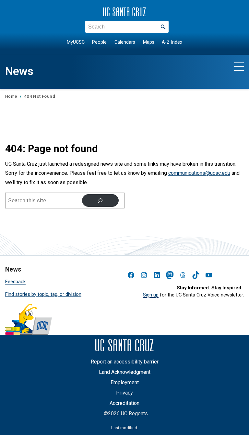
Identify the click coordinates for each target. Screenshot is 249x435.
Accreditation (124, 403)
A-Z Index (172, 42)
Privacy (124, 393)
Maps (148, 42)
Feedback (15, 281)
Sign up (151, 295)
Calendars (124, 42)
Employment (125, 382)
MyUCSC (76, 42)
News (19, 71)
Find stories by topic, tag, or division (43, 294)
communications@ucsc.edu (199, 173)
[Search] (100, 200)
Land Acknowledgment (124, 372)
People (99, 42)
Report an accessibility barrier (125, 362)
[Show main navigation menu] (238, 66)
